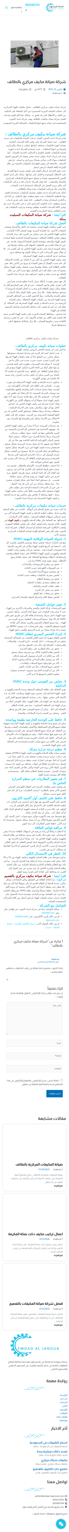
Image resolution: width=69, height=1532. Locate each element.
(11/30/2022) (44, 1169)
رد (7, 979)
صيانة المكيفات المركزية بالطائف (39, 1164)
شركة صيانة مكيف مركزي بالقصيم (27, 876)
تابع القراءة (58, 1186)
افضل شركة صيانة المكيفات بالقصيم (36, 1303)
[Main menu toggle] (6, 7)
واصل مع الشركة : (50, 905)
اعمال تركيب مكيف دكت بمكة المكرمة (35, 1234)
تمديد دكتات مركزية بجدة (52, 1451)
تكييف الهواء (13, 520)
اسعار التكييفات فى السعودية (48, 1442)
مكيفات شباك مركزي (54, 1460)
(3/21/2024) (44, 1239)
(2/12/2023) (44, 1309)
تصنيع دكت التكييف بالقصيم (50, 1469)
